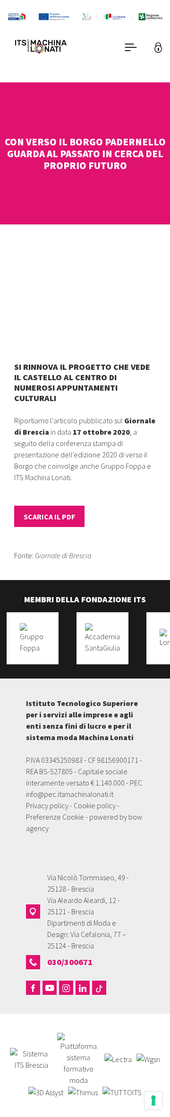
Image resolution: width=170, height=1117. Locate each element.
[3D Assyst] (46, 1091)
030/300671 (70, 961)
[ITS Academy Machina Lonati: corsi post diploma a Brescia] (54, 47)
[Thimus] (83, 1091)
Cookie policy (95, 805)
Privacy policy (47, 805)
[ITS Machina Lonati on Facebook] (33, 988)
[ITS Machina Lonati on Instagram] (66, 988)
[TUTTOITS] (122, 1091)
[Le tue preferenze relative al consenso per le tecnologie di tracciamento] (153, 1100)
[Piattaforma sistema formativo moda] (78, 1058)
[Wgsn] (148, 1058)
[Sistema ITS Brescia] (31, 1058)
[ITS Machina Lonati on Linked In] (83, 988)
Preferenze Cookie (55, 817)
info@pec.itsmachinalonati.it (69, 794)
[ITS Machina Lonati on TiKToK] (99, 988)
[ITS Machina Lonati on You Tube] (49, 988)
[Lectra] (118, 1058)
